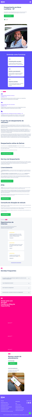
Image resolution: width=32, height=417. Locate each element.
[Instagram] (27, 402)
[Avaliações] (10, 232)
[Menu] (30, 2)
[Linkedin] (30, 402)
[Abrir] (29, 278)
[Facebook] (28, 402)
